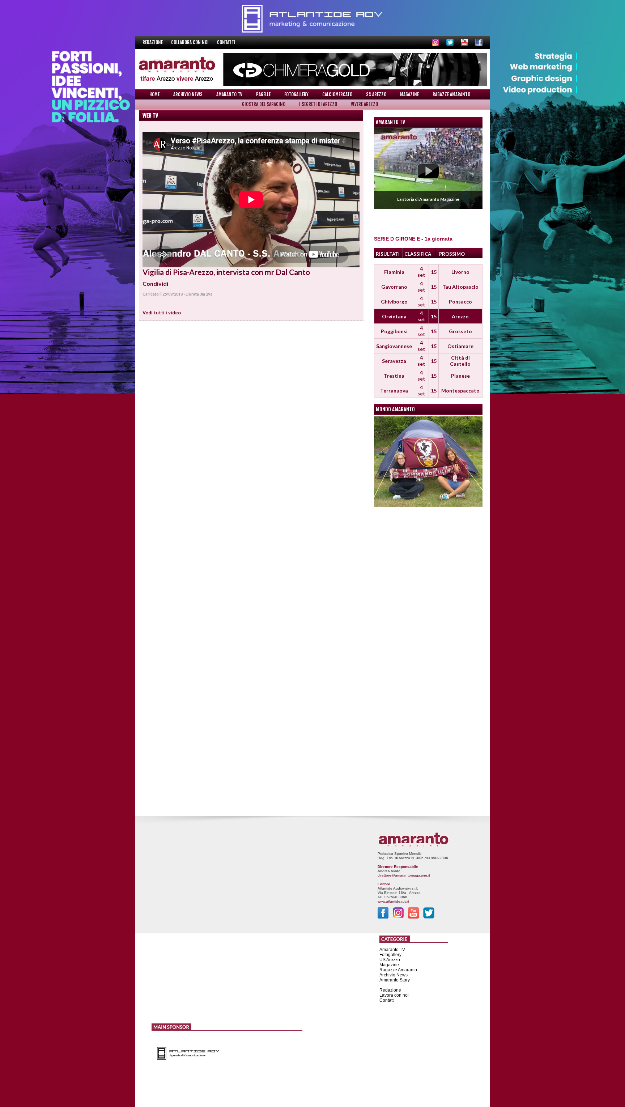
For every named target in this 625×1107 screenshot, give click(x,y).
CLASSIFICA (417, 254)
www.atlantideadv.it (393, 901)
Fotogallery (296, 94)
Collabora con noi (190, 42)
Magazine (409, 94)
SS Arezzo (376, 94)
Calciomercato (337, 94)
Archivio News (188, 94)
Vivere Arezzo (364, 104)
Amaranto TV (229, 94)
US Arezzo (389, 959)
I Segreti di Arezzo (318, 104)
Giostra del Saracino (263, 104)
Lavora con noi (394, 995)
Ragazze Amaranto (451, 94)
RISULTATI (388, 254)
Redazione (153, 42)
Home (154, 94)
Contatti (226, 42)
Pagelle (263, 94)
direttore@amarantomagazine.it (404, 875)
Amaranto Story (394, 980)
